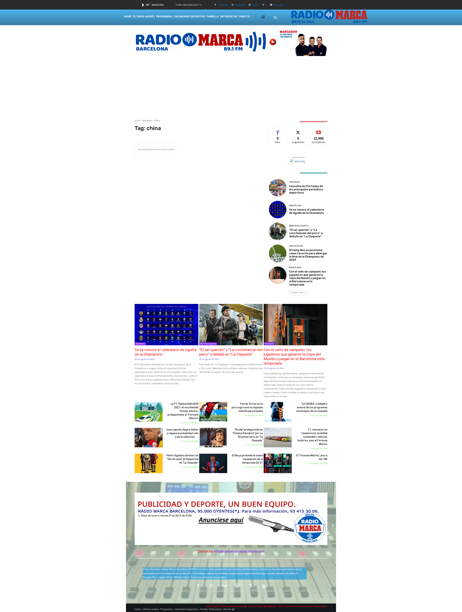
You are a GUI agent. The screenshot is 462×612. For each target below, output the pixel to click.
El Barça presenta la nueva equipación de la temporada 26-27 (247, 459)
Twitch (255, 4)
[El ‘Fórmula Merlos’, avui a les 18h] (278, 463)
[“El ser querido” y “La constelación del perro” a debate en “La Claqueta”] (277, 231)
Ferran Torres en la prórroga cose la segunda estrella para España (247, 407)
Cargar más (297, 292)
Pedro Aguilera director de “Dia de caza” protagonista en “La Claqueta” (182, 459)
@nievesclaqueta (298, 226)
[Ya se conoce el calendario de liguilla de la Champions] (277, 209)
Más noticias (296, 246)
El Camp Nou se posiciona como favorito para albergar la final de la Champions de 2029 (308, 254)
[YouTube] (264, 586)
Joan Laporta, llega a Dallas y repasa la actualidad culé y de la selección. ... (182, 433)
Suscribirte (318, 130)
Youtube (278, 4)
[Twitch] (250, 5)
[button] (275, 18)
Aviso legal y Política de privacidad (225, 606)
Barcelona (295, 206)
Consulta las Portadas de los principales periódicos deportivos (306, 189)
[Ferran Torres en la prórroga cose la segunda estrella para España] (213, 412)
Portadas (294, 182)
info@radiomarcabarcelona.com (239, 551)
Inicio (137, 120)
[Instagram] (232, 5)
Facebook (222, 4)
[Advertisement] (231, 87)
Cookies (250, 606)
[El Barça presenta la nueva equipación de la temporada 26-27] (213, 463)
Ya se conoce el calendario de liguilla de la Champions (306, 211)
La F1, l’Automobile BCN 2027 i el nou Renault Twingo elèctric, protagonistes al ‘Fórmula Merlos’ (182, 411)
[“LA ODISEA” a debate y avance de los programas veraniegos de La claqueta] (278, 412)
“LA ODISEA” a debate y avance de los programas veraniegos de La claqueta (311, 407)
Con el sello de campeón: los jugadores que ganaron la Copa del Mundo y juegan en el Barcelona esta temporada (307, 278)
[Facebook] (215, 5)
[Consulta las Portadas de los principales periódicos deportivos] (277, 187)
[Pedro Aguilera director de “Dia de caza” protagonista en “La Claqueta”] (149, 463)
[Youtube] (271, 5)
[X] (263, 5)
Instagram (240, 4)
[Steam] (224, 586)
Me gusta (277, 130)
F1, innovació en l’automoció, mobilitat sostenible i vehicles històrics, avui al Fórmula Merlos (312, 437)
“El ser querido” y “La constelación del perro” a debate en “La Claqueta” (306, 233)
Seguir (298, 130)
